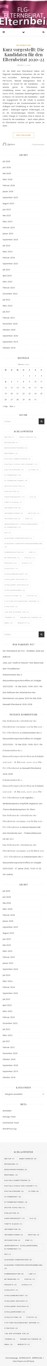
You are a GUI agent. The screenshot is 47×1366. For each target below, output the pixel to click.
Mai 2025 (7, 215)
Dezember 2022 (10, 293)
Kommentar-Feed (11, 1122)
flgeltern (11, 144)
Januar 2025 (8, 233)
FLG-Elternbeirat (23, 12)
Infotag (33, 513)
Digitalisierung (14, 470)
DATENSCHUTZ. (25, 1358)
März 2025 (7, 221)
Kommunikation (14, 552)
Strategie (11, 607)
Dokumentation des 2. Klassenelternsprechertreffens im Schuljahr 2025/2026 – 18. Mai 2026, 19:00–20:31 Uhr (23, 680)
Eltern (34, 470)
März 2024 (7, 251)
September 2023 (10, 263)
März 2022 (7, 305)
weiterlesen (23, 135)
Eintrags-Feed (9, 1116)
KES (7, 533)
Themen (9, 617)
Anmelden (7, 1110)
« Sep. (5, 406)
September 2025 (10, 197)
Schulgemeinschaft (16, 574)
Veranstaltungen (31, 617)
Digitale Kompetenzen (17, 459)
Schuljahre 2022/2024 (16, 585)
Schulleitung (13, 596)
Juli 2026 (6, 161)
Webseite (24, 623)
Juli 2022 (6, 299)
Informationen (13, 513)
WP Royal (30, 1361)
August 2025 (8, 203)
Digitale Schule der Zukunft (20, 464)
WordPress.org (9, 1128)
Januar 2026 (8, 191)
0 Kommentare (38, 144)
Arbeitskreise (28, 437)
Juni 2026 (7, 167)
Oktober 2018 (9, 347)
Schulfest (11, 568)
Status (32, 596)
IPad (29, 519)
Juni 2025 (7, 209)
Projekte (10, 563)
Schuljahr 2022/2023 (16, 579)
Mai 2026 (7, 173)
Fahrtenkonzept (14, 497)
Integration (12, 519)
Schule (27, 563)
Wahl (8, 623)
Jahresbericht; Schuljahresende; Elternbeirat (21, 525)
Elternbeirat (12, 475)
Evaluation (11, 491)
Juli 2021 (6, 311)
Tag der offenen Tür (16, 612)
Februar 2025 (9, 227)
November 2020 (10, 323)
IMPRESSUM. (37, 1358)
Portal (30, 558)
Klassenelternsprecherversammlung (23, 545)
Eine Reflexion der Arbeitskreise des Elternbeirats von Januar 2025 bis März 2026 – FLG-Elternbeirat (23, 851)
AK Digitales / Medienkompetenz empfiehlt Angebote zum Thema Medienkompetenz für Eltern (22, 803)
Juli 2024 (6, 245)
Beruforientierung (15, 448)
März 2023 (7, 281)
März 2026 (7, 179)
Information (23, 45)
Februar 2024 (9, 257)
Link (32, 552)
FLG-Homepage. (12, 1358)
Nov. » (12, 406)
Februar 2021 (9, 317)
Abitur (9, 437)
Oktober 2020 (9, 329)
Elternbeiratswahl (15, 481)
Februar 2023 (9, 287)
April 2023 (7, 275)
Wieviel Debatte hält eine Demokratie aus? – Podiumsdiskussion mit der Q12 (22, 833)
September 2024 (10, 239)
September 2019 (10, 341)
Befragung (11, 442)
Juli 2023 (6, 269)
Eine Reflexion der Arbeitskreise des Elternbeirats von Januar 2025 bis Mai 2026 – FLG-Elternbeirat (23, 727)
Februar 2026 (9, 185)
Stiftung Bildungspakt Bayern (22, 601)
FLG (33, 497)
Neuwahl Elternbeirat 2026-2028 (17, 704)
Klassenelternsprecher (18, 538)
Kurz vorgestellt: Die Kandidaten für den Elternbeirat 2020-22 (23, 54)
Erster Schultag (14, 486)
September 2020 (10, 335)
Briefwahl (11, 453)
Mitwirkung (12, 558)
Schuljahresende (14, 590)
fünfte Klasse (13, 502)
